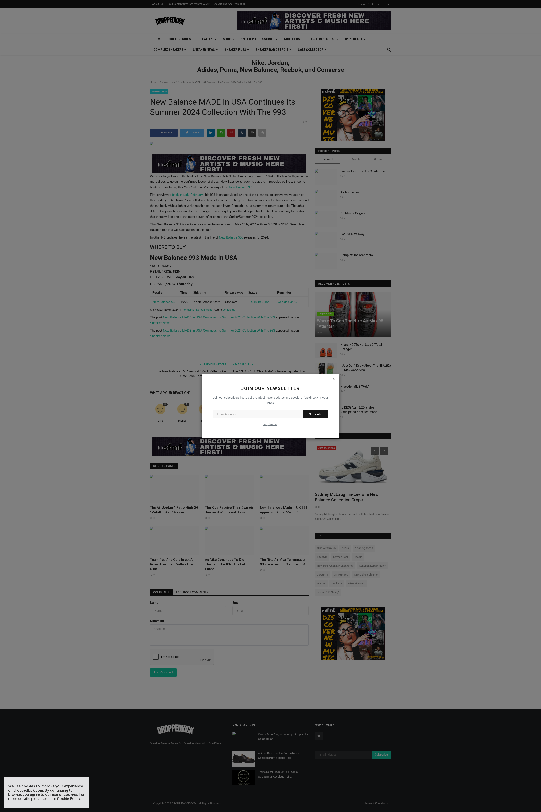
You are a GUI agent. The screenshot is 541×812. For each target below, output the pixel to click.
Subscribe (315, 414)
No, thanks (270, 424)
